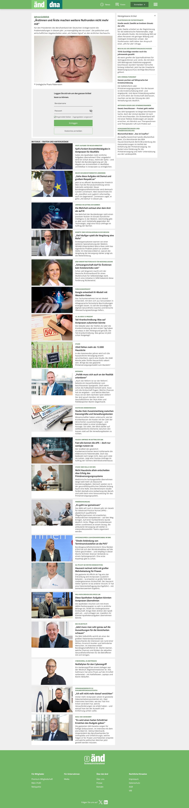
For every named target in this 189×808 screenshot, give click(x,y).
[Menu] (155, 4)
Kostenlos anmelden (73, 131)
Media (66, 779)
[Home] (39, 4)
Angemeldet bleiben (63, 117)
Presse (99, 783)
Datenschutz (134, 783)
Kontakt (99, 787)
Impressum (134, 779)
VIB (130, 790)
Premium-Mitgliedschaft (42, 779)
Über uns (100, 779)
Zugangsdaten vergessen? (83, 117)
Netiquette (36, 787)
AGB (131, 787)
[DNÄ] (54, 4)
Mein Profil (36, 783)
